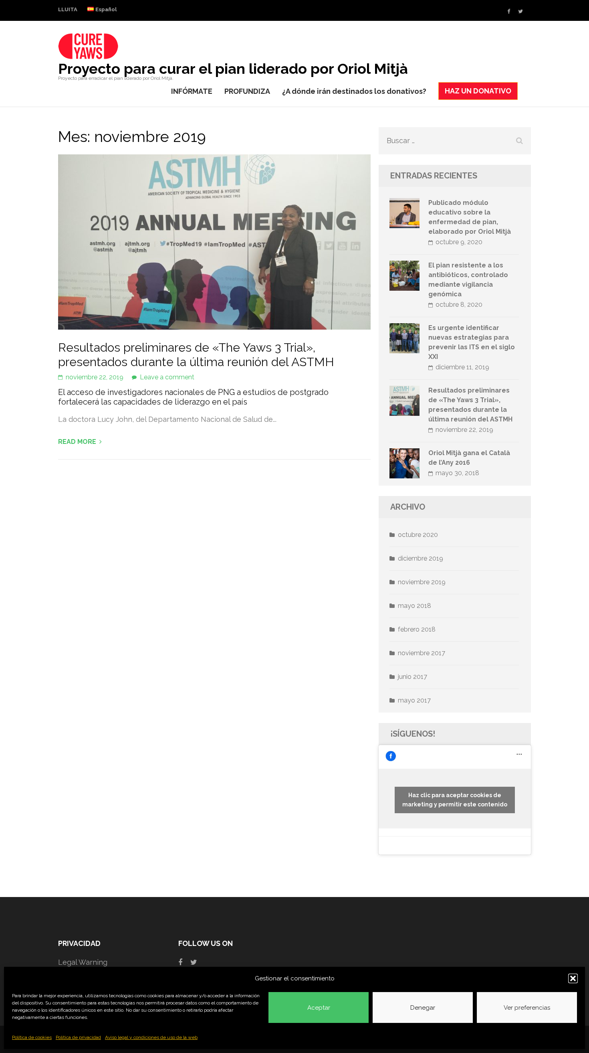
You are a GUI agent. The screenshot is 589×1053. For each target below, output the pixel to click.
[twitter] (520, 11)
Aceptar (318, 1007)
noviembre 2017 (421, 653)
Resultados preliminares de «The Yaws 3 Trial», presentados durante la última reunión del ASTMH (196, 354)
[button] (573, 978)
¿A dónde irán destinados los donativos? (354, 91)
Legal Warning (82, 962)
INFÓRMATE (191, 91)
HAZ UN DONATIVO (478, 91)
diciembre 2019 (420, 558)
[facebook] (508, 11)
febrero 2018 (417, 629)
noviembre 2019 (422, 582)
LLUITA (67, 9)
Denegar (422, 1007)
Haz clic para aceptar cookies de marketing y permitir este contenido (454, 800)
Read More (77, 442)
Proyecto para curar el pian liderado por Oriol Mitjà (233, 68)
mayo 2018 (414, 606)
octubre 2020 (418, 535)
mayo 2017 (414, 700)
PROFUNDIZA (247, 91)
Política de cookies (32, 1037)
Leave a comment (167, 377)
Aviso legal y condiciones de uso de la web (151, 1037)
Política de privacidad (78, 1037)
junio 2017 (412, 676)
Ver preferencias (527, 1007)
